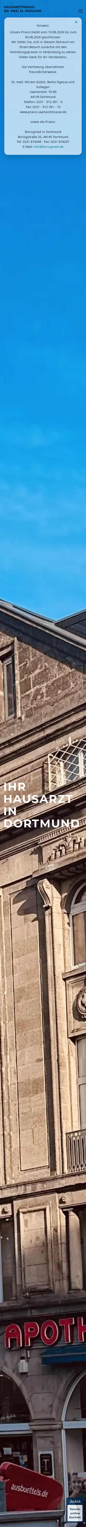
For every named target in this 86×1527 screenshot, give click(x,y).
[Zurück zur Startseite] (23, 11)
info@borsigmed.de (49, 147)
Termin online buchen (75, 1513)
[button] (80, 11)
